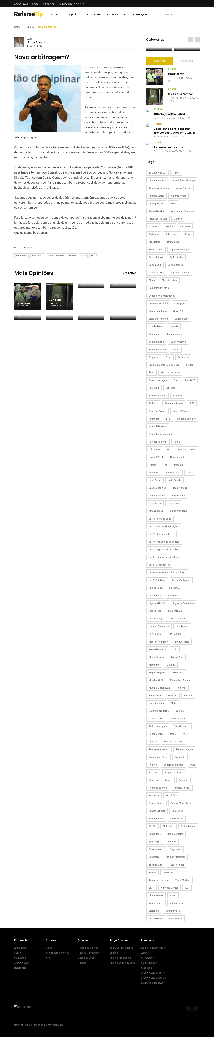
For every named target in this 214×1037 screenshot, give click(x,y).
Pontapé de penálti (159, 749)
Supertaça (154, 857)
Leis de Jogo (155, 588)
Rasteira (153, 780)
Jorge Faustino (116, 14)
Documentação (174, 334)
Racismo (153, 772)
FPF (168, 418)
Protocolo (180, 757)
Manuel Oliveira (157, 649)
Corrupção (179, 303)
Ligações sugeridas (152, 982)
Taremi (152, 872)
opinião (172, 69)
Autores (82, 962)
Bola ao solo (171, 234)
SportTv (172, 841)
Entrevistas (94, 14)
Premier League (184, 749)
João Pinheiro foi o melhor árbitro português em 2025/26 (175, 131)
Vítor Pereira (155, 918)
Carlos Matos (156, 257)
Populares (186, 61)
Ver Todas (129, 273)
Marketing (154, 664)
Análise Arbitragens (89, 952)
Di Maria (173, 326)
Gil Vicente (154, 449)
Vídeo (173, 895)
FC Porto (153, 403)
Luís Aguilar (182, 626)
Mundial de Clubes (180, 680)
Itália (189, 472)
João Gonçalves (157, 488)
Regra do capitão (158, 787)
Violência (154, 910)
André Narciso (183, 188)
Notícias (56, 14)
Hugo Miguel (177, 457)
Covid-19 (178, 311)
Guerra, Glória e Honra (169, 114)
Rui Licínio (171, 795)
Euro (176, 380)
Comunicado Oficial (159, 288)
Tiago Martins (182, 880)
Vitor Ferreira (173, 910)
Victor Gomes (156, 895)
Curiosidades (182, 318)
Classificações (169, 280)
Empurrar (154, 357)
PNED (185, 734)
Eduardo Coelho (157, 349)
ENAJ (168, 357)
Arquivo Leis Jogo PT (153, 972)
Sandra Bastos (156, 803)
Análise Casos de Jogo (122, 962)
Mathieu (170, 664)
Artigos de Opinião (88, 947)
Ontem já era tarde (159, 711)
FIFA (192, 403)
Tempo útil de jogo (159, 880)
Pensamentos (156, 734)
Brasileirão (154, 242)
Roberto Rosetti (182, 787)
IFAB (165, 465)
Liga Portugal (175, 611)
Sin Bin (152, 826)
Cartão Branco (175, 265)
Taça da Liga (155, 864)
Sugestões (175, 849)
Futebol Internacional (160, 434)
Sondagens (155, 834)
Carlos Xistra (176, 257)
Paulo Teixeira (177, 718)
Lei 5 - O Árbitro (157, 580)
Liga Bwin (173, 595)
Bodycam (154, 234)
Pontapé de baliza (173, 741)
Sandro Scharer (157, 811)
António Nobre (178, 195)
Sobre (35, 3)
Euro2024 (154, 388)
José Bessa (155, 503)
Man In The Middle (159, 641)
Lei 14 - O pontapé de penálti (164, 541)
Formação (140, 14)
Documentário (156, 341)
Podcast (153, 741)
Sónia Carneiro (175, 834)
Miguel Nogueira (158, 672)
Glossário (146, 967)
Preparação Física (158, 757)
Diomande (154, 334)
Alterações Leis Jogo (183, 180)
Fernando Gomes (174, 403)
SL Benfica (168, 826)
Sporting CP (155, 841)
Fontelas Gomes (157, 411)
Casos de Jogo (156, 272)
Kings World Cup (178, 511)
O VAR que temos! (54, 301)
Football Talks (180, 411)
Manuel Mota (182, 641)
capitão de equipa (179, 249)
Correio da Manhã (158, 303)
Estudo (189, 365)
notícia (158, 124)
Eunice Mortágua (158, 380)
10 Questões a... (157, 172)
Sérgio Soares (156, 818)
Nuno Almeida (156, 703)
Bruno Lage (173, 242)
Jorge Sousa (178, 495)
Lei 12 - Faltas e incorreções (164, 526)
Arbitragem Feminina (182, 211)
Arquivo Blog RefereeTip (71, 3)
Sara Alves (177, 811)
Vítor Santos (175, 918)
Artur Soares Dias (158, 218)
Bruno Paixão (156, 249)
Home (17, 27)
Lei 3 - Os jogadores (159, 564)
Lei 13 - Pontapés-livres (161, 534)
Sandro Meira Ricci (181, 803)
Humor (152, 465)
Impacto (178, 465)
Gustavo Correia (186, 449)
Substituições (156, 849)
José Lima (173, 503)
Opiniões (29, 27)
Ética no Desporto (170, 372)
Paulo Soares (156, 718)
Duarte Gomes (21, 255)
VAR (187, 887)
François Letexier (186, 418)
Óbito (173, 703)
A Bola (176, 172)
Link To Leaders (177, 618)
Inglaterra (154, 472)
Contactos (48, 3)
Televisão (168, 872)
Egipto (175, 349)
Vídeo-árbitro (156, 903)
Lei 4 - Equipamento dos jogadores (167, 572)
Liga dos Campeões (183, 603)
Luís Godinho (175, 634)
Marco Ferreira (157, 657)
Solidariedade (188, 826)
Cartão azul (155, 265)
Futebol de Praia (157, 426)
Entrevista (183, 357)
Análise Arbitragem (159, 188)
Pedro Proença (181, 726)
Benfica (169, 226)
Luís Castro (155, 634)
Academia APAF (157, 180)
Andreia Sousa (156, 195)
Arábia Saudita (157, 211)
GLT (169, 449)
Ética (151, 372)
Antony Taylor (156, 203)
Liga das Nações (157, 603)
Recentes (159, 61)
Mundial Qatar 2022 (159, 687)
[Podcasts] (159, 49)
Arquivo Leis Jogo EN (153, 977)
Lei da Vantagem (181, 580)
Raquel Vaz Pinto (174, 772)
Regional (183, 780)
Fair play (177, 395)
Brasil (188, 234)
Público (153, 764)
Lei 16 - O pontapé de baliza (163, 549)
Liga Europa (155, 611)
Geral (49, 947)
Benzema (185, 226)
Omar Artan (24, 303)
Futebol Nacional (158, 441)
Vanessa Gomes (169, 887)
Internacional (173, 472)
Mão (174, 649)
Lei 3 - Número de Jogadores (164, 557)
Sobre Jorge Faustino (121, 947)
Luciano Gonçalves (56, 255)
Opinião (74, 14)
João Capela (174, 480)
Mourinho (178, 672)
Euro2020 (190, 380)
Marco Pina (177, 657)
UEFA (151, 887)
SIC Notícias (176, 818)
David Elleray (156, 326)
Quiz (192, 764)
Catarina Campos (180, 272)
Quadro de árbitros (173, 764)
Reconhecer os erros (168, 147)
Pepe (173, 734)
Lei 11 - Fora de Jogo (160, 518)
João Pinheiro (180, 488)
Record (28, 247)
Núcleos (188, 695)
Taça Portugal (176, 864)
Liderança (174, 588)
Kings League (156, 511)
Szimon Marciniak (175, 857)
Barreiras (154, 226)
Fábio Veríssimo (157, 395)
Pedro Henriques (158, 726)
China (152, 280)
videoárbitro (176, 903)
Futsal (177, 441)
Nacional (72, 255)
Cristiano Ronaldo (158, 318)
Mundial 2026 (156, 680)
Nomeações (155, 695)
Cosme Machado (158, 311)
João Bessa (155, 480)
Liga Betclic (155, 595)
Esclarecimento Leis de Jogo (164, 365)
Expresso (170, 388)
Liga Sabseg (155, 618)
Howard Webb (156, 457)
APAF (173, 203)
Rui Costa (154, 795)
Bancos (178, 218)
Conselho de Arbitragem (162, 295)
